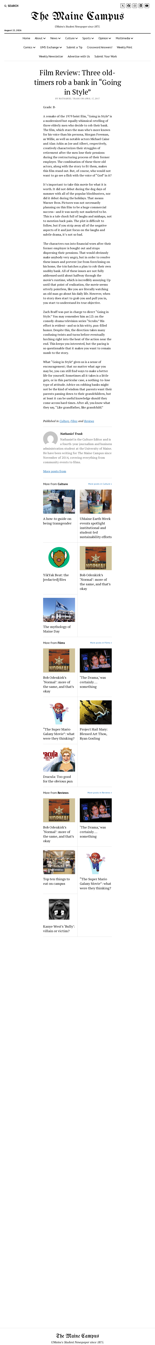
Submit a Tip (74, 47)
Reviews (89, 421)
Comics (27, 47)
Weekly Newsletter (51, 56)
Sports (86, 38)
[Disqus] (77, 987)
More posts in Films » (101, 642)
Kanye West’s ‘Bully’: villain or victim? (59, 928)
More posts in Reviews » (100, 792)
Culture (70, 38)
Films (74, 421)
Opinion (103, 38)
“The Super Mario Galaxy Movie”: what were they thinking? (58, 734)
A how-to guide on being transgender (57, 520)
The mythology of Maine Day (57, 628)
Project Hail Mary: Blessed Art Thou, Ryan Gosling (94, 734)
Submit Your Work (106, 56)
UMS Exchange (49, 47)
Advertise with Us (79, 56)
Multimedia (123, 38)
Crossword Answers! (99, 47)
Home (26, 38)
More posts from (54, 471)
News (53, 38)
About (39, 38)
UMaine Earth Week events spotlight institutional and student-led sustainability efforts (96, 527)
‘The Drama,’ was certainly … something (93, 682)
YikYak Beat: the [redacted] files (56, 577)
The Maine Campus (77, 17)
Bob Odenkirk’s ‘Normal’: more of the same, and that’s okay (95, 582)
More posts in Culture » (100, 483)
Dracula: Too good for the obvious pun (58, 778)
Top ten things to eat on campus (56, 881)
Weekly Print (124, 47)
